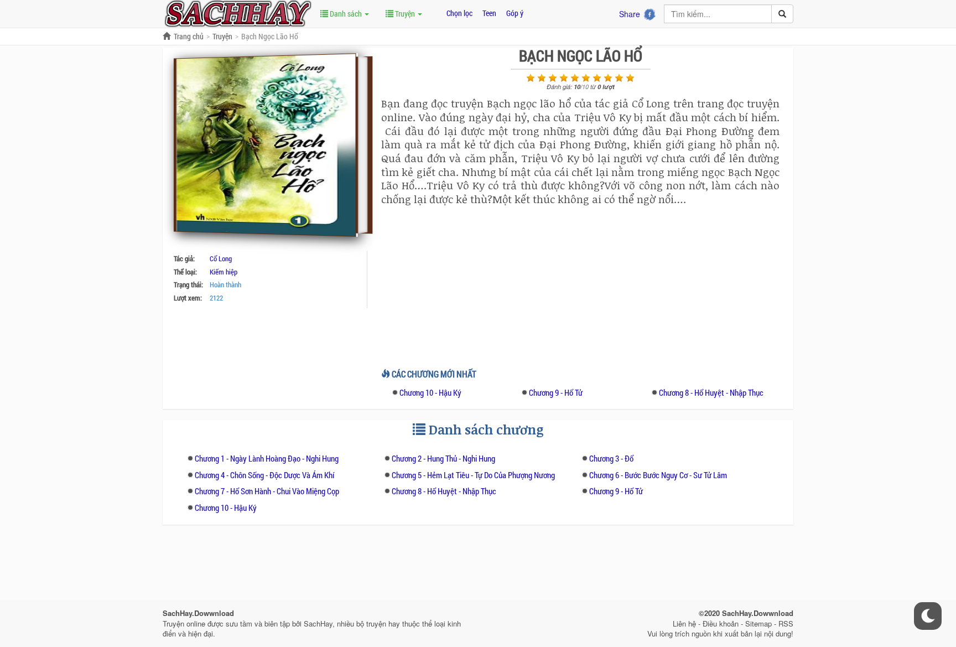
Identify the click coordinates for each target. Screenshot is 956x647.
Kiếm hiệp (223, 272)
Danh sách (345, 13)
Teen (489, 13)
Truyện (405, 13)
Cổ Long (221, 258)
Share (629, 13)
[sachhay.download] (237, 12)
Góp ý (514, 13)
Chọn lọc (459, 13)
